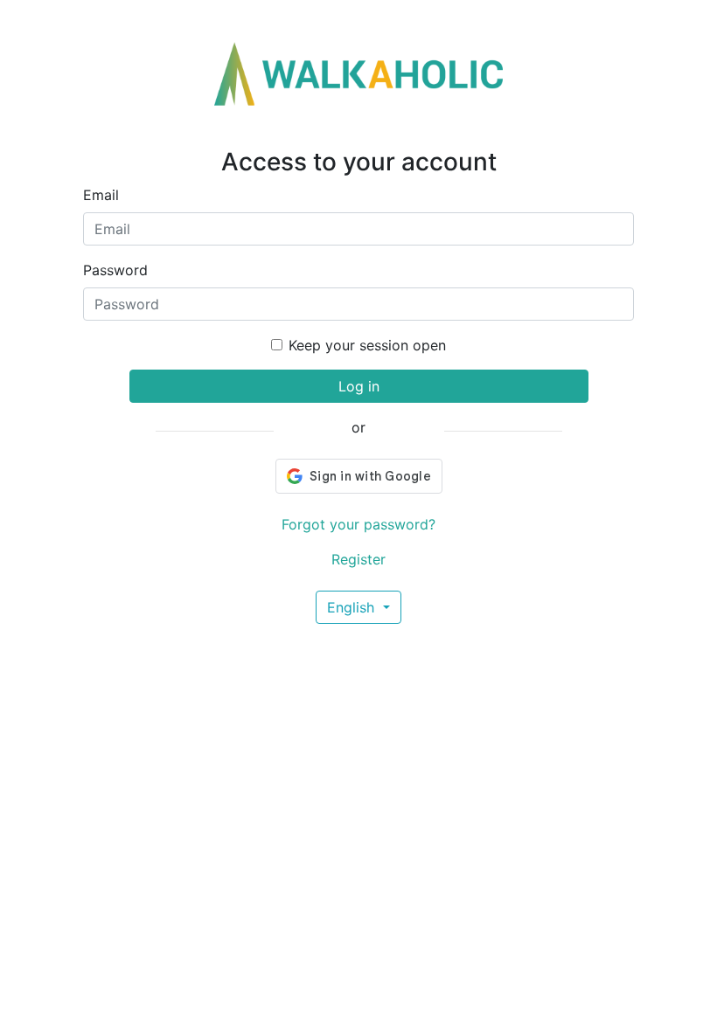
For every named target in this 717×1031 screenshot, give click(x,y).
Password (115, 270)
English (353, 607)
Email (101, 195)
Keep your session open (367, 345)
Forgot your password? (358, 524)
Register (358, 559)
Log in (358, 386)
